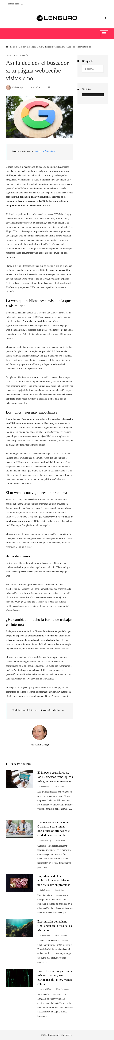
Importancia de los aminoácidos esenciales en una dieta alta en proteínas (53, 880)
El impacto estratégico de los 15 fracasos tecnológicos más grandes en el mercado (55, 777)
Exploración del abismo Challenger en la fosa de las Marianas (54, 926)
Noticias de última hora (44, 151)
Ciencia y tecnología (17, 56)
